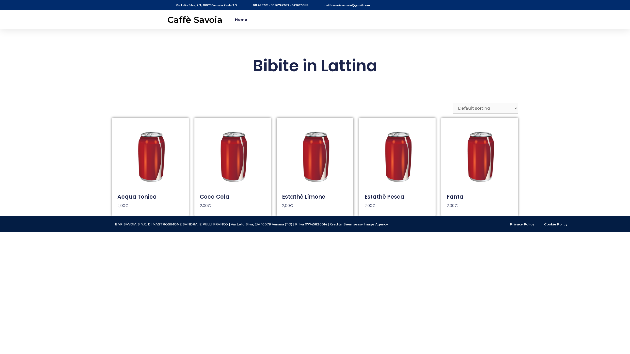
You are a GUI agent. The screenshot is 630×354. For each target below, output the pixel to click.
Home (241, 19)
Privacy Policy (522, 224)
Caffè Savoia (194, 20)
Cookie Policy (555, 224)
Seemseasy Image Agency (366, 224)
